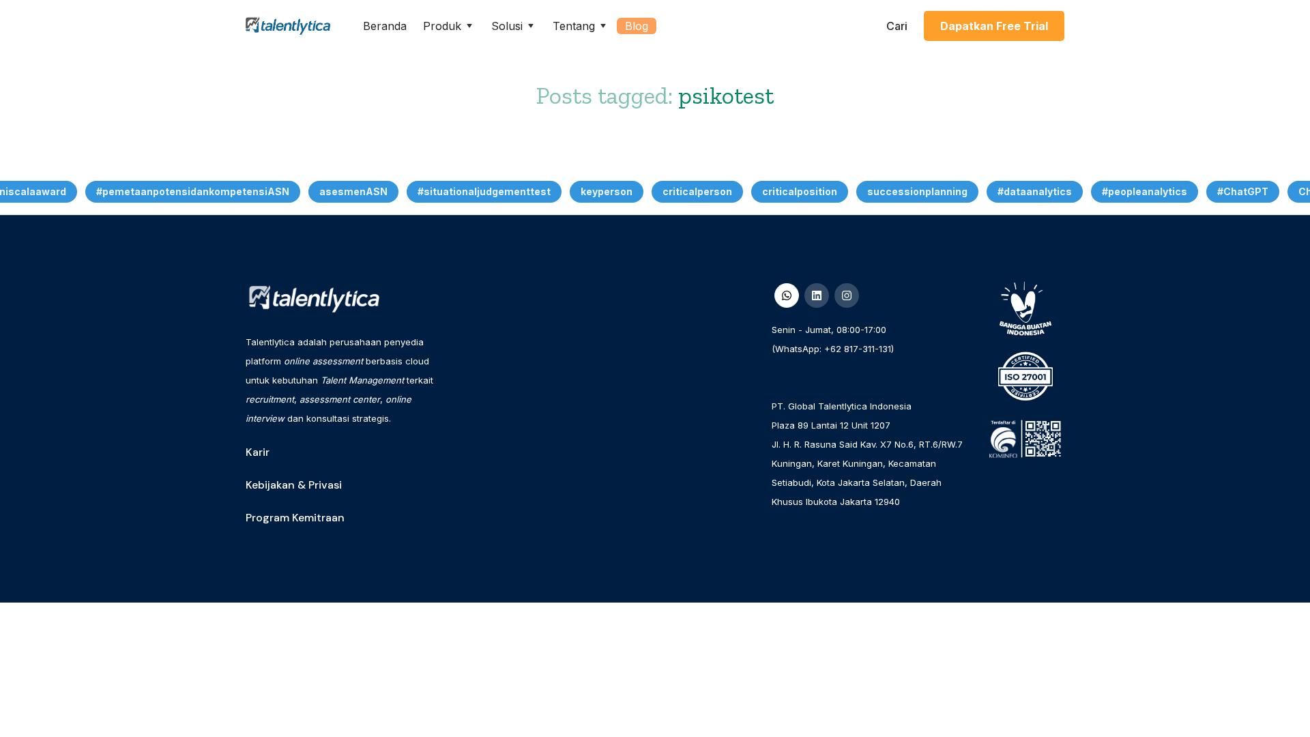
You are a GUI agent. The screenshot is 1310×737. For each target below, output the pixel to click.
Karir (258, 452)
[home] (288, 26)
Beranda (385, 26)
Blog (636, 26)
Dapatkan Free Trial (994, 26)
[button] (449, 26)
